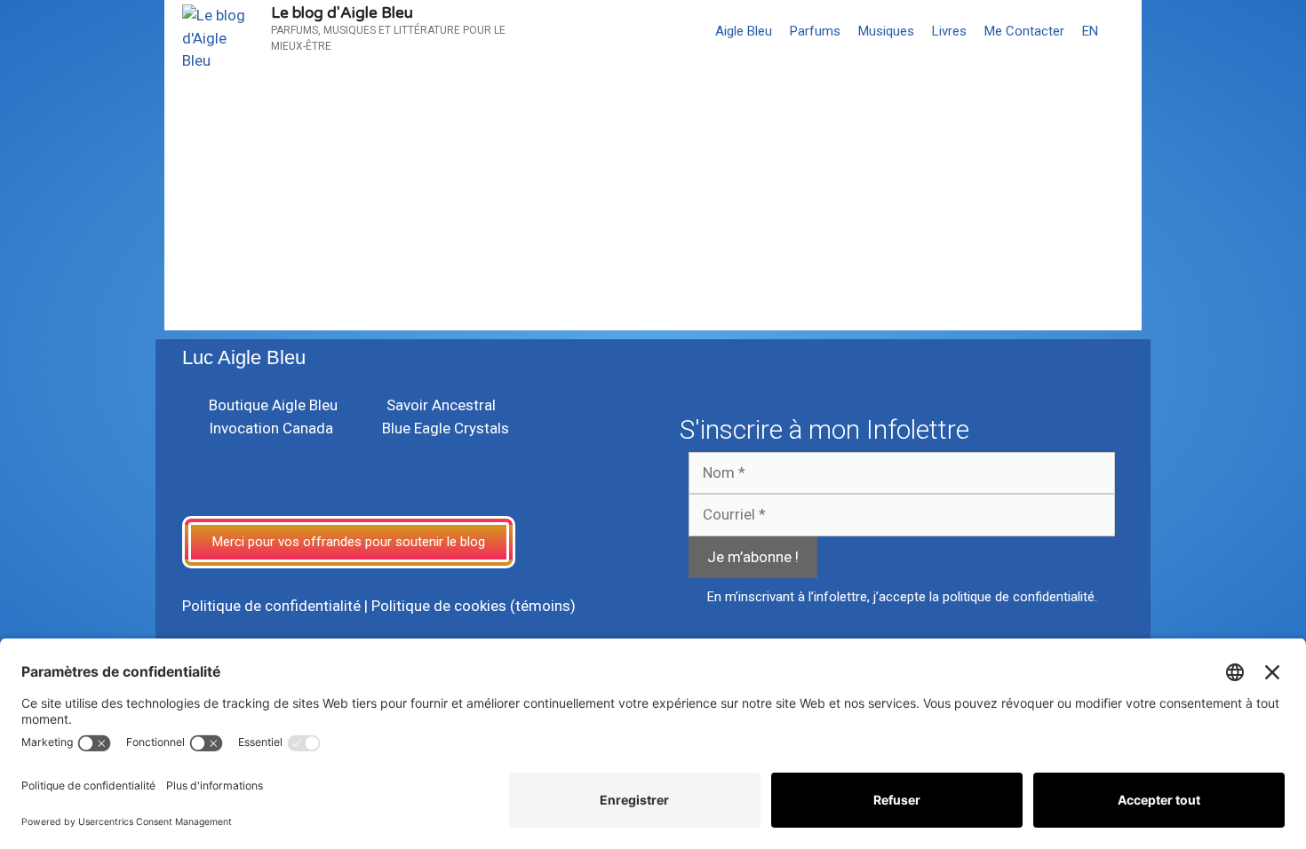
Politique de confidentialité (271, 606)
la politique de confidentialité (1012, 597)
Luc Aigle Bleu (244, 357)
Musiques (886, 31)
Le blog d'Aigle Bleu (342, 13)
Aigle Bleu (743, 31)
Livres (949, 31)
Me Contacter (1024, 31)
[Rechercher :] (284, 247)
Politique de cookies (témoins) (473, 606)
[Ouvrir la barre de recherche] (1124, 31)
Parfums (815, 31)
